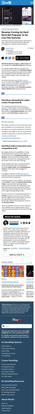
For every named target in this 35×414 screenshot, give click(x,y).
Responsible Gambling (9, 387)
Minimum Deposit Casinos (10, 374)
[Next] (31, 262)
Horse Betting (6, 356)
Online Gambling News (10, 29)
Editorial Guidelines (8, 406)
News (4, 279)
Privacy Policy (6, 410)
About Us (4, 403)
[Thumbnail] (13, 271)
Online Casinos (6, 346)
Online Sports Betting (8, 348)
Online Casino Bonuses (9, 364)
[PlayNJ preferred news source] (23, 58)
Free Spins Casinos (7, 369)
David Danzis (9, 48)
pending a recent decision (15, 196)
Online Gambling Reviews (9, 385)
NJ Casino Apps (7, 376)
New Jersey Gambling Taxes (10, 390)
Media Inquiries (6, 408)
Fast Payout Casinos (8, 371)
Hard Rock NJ (24, 174)
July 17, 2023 (23, 141)
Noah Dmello (6, 296)
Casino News (14, 248)
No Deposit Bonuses (8, 367)
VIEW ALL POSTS (15, 255)
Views (5, 250)
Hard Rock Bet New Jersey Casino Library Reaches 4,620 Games (13, 286)
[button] (32, 3)
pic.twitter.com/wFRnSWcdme (11, 138)
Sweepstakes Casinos (8, 353)
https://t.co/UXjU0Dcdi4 (9, 136)
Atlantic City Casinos (8, 395)
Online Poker (5, 351)
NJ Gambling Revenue (8, 392)
